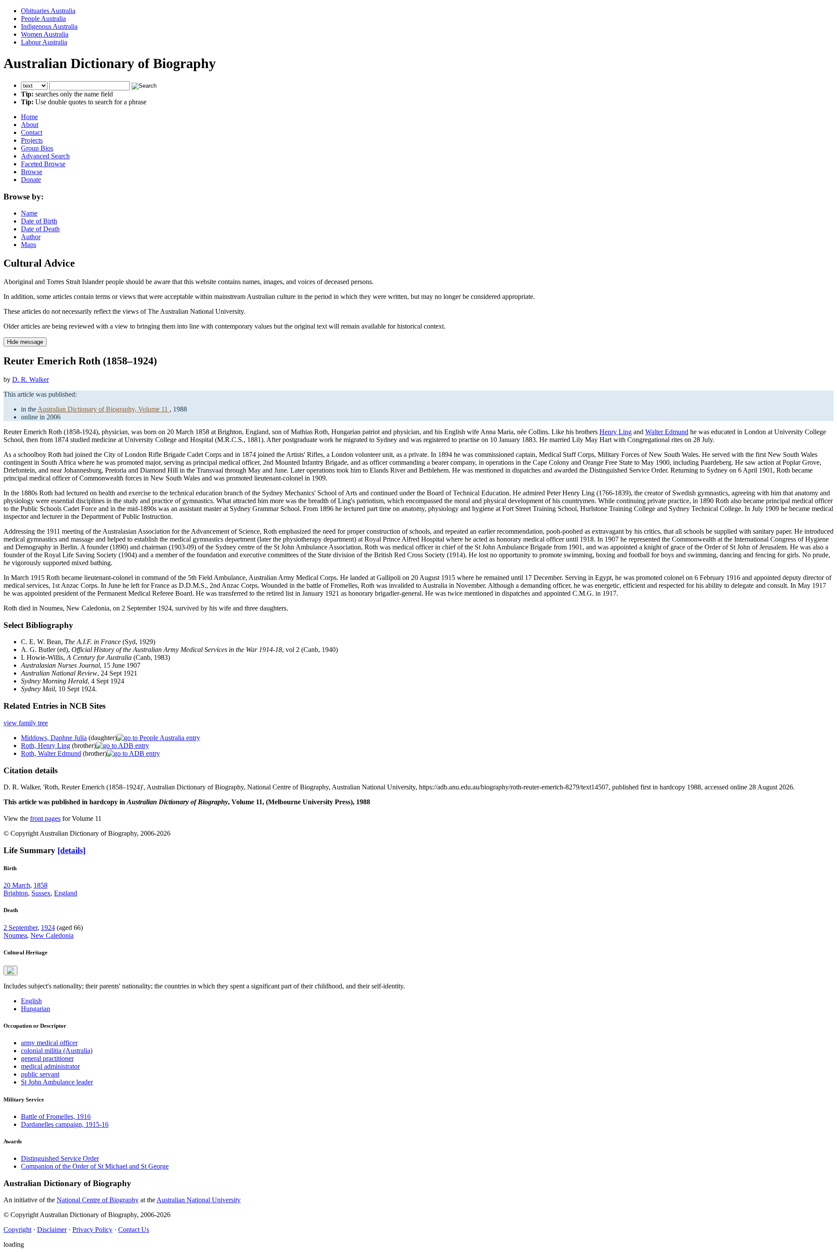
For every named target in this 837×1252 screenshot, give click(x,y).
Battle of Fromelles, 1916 (56, 1116)
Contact (31, 132)
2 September (20, 927)
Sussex (41, 893)
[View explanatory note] (10, 970)
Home (29, 116)
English (31, 1001)
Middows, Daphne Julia (54, 737)
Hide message (25, 342)
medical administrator (50, 1066)
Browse (31, 171)
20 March (16, 885)
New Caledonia (52, 935)
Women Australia (44, 34)
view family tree (25, 723)
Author (31, 236)
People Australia (43, 18)
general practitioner (47, 1058)
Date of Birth (39, 221)
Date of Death (40, 229)
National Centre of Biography (98, 1200)
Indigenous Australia (49, 26)
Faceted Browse (43, 164)
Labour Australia (44, 42)
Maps (28, 244)
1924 (48, 927)
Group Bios (37, 148)
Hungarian (35, 1008)
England (65, 893)
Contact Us (133, 1229)
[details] (71, 850)
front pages (45, 818)
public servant (40, 1074)
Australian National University (199, 1200)
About (29, 124)
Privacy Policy (92, 1229)
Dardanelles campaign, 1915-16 (65, 1124)
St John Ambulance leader (57, 1082)
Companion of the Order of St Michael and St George (95, 1166)
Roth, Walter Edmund (51, 753)
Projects (32, 140)
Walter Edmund (666, 432)
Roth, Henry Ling (45, 745)
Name (29, 213)
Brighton (15, 893)
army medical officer (49, 1042)
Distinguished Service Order (60, 1158)
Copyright (17, 1229)
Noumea (15, 935)
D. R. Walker (30, 379)
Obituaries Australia (48, 10)
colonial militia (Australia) (56, 1050)
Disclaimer (52, 1229)
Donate (31, 179)
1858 (41, 885)
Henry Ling (615, 432)
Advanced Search (45, 156)
